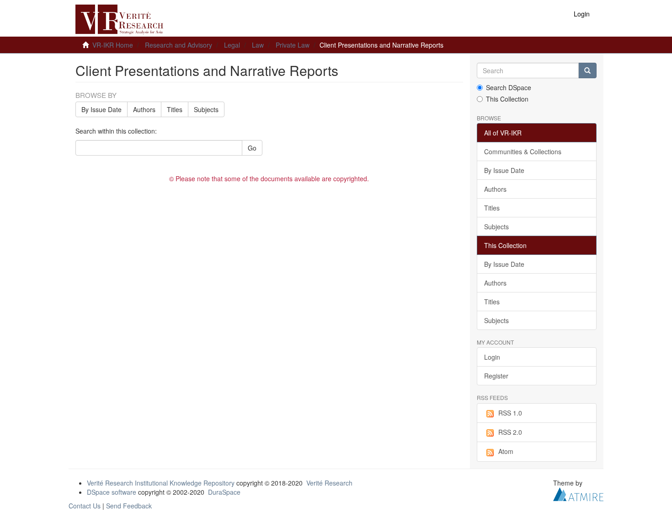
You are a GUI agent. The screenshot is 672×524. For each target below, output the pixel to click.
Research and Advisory (178, 44)
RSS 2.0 (510, 432)
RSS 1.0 (510, 412)
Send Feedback (129, 505)
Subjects (206, 109)
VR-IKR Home (112, 44)
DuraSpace (224, 492)
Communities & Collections (522, 151)
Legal (232, 44)
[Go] (587, 70)
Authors (144, 109)
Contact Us (85, 505)
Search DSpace (508, 87)
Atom (505, 451)
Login (492, 357)
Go (252, 147)
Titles (174, 109)
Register (496, 375)
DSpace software (111, 492)
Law (258, 44)
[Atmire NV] (578, 492)
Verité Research (329, 482)
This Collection (507, 98)
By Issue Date (101, 109)
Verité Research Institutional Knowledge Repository (161, 482)
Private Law (292, 44)
